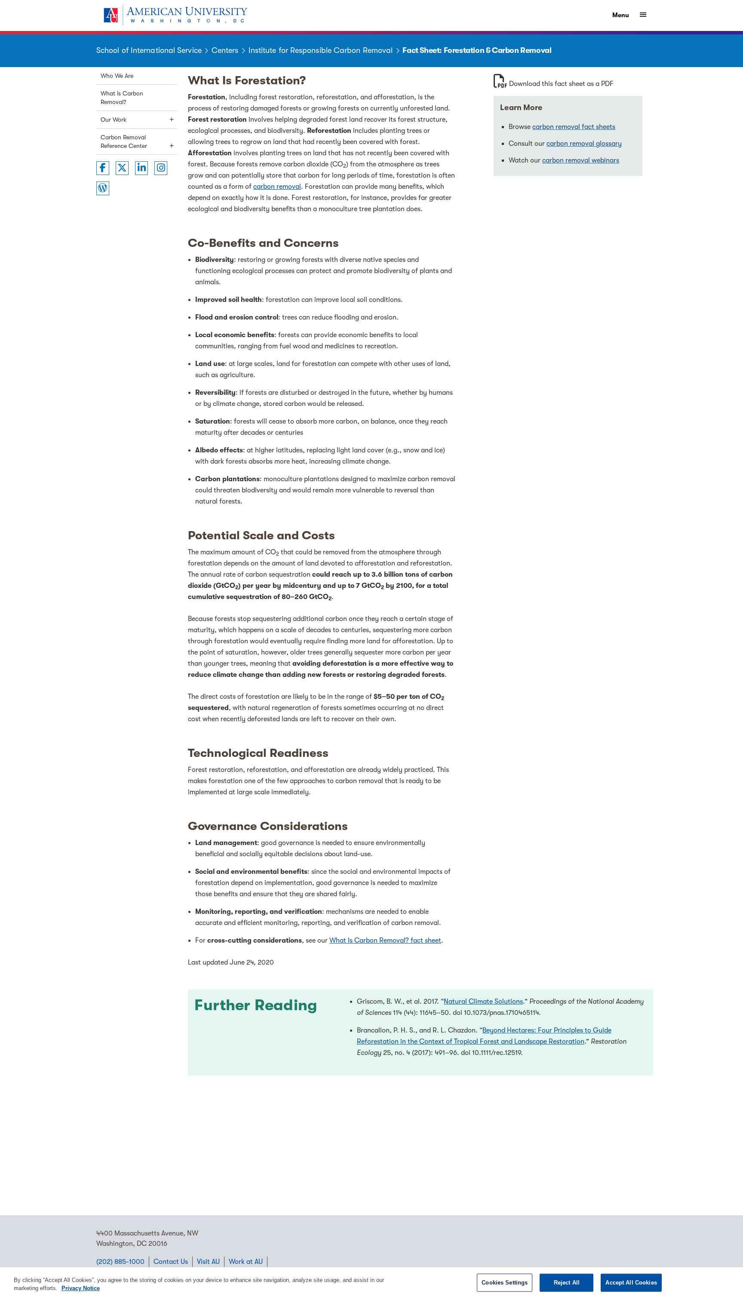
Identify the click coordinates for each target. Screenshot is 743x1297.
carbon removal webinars (580, 160)
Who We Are (117, 75)
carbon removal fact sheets (573, 127)
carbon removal (277, 187)
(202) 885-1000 (120, 1262)
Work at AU (246, 1262)
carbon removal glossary (584, 144)
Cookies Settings (505, 1282)
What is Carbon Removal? (122, 97)
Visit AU (208, 1262)
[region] (371, 1282)
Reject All (567, 1282)
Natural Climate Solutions (483, 1001)
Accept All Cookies (631, 1282)
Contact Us (171, 1262)
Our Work (113, 119)
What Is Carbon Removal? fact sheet (385, 940)
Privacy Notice (80, 1288)
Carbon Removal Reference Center (124, 141)
